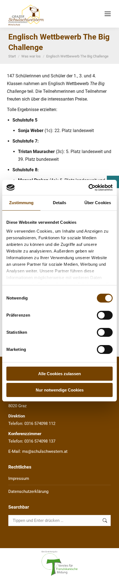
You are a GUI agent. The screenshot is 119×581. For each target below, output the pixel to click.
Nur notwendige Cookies (60, 390)
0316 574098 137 (39, 441)
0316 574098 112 (39, 423)
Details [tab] (59, 202)
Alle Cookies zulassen (59, 373)
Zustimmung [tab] (21, 202)
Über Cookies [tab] (97, 202)
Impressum (18, 478)
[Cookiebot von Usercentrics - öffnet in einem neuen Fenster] (88, 187)
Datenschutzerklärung (28, 491)
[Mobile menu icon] (108, 13)
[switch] (105, 315)
